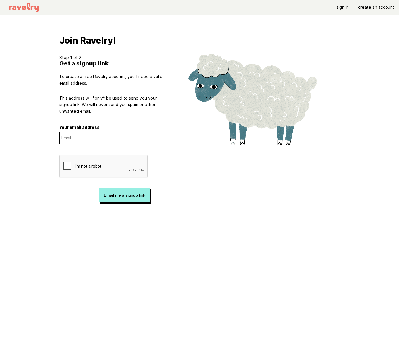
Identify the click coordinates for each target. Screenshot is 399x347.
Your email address (79, 127)
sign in (342, 7)
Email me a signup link (124, 195)
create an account (376, 7)
